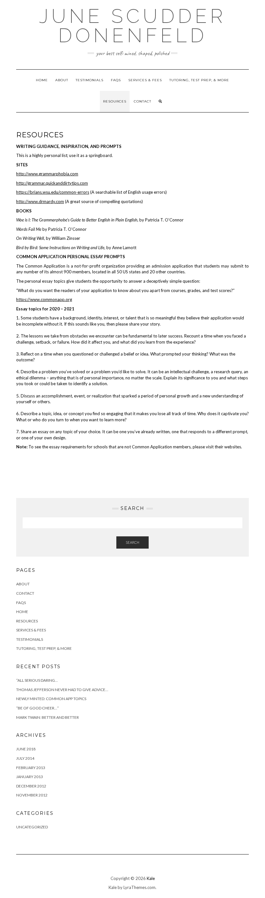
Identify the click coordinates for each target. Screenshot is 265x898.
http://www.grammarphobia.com (47, 173)
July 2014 (25, 758)
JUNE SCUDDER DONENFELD (132, 26)
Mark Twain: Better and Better (47, 717)
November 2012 (32, 795)
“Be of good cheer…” (37, 708)
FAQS (116, 80)
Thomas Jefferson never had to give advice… (62, 689)
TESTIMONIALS (89, 80)
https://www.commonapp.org (44, 299)
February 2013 (30, 767)
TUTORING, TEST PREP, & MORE (199, 80)
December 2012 (31, 786)
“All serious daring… (37, 680)
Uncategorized (32, 827)
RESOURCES (114, 101)
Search (132, 542)
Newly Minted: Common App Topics (51, 698)
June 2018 (26, 749)
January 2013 (29, 776)
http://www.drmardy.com (40, 201)
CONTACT (142, 101)
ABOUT (61, 80)
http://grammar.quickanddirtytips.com (52, 183)
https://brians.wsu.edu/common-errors (52, 192)
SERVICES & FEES (145, 80)
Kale (151, 878)
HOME (42, 80)
